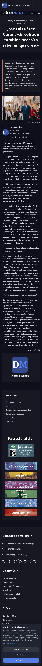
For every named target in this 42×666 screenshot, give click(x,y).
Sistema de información (12, 586)
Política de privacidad (11, 594)
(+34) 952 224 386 (13, 549)
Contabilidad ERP (9, 578)
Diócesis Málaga (16, 127)
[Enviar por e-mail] (20, 137)
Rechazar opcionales (21, 649)
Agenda (9, 406)
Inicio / (10, 21)
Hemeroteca (11, 418)
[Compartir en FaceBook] (16, 137)
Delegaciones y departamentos (18, 410)
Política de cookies (9, 598)
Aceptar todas (21, 660)
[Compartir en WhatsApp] (13, 137)
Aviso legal (6, 590)
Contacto (9, 422)
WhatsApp (6, 624)
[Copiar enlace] (26, 137)
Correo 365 (7, 582)
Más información (9, 644)
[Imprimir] (23, 137)
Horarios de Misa (9, 616)
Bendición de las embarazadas (20, 8)
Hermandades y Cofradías (23, 21)
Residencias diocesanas (15, 414)
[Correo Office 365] (4, 561)
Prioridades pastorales (15, 402)
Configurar (21, 655)
